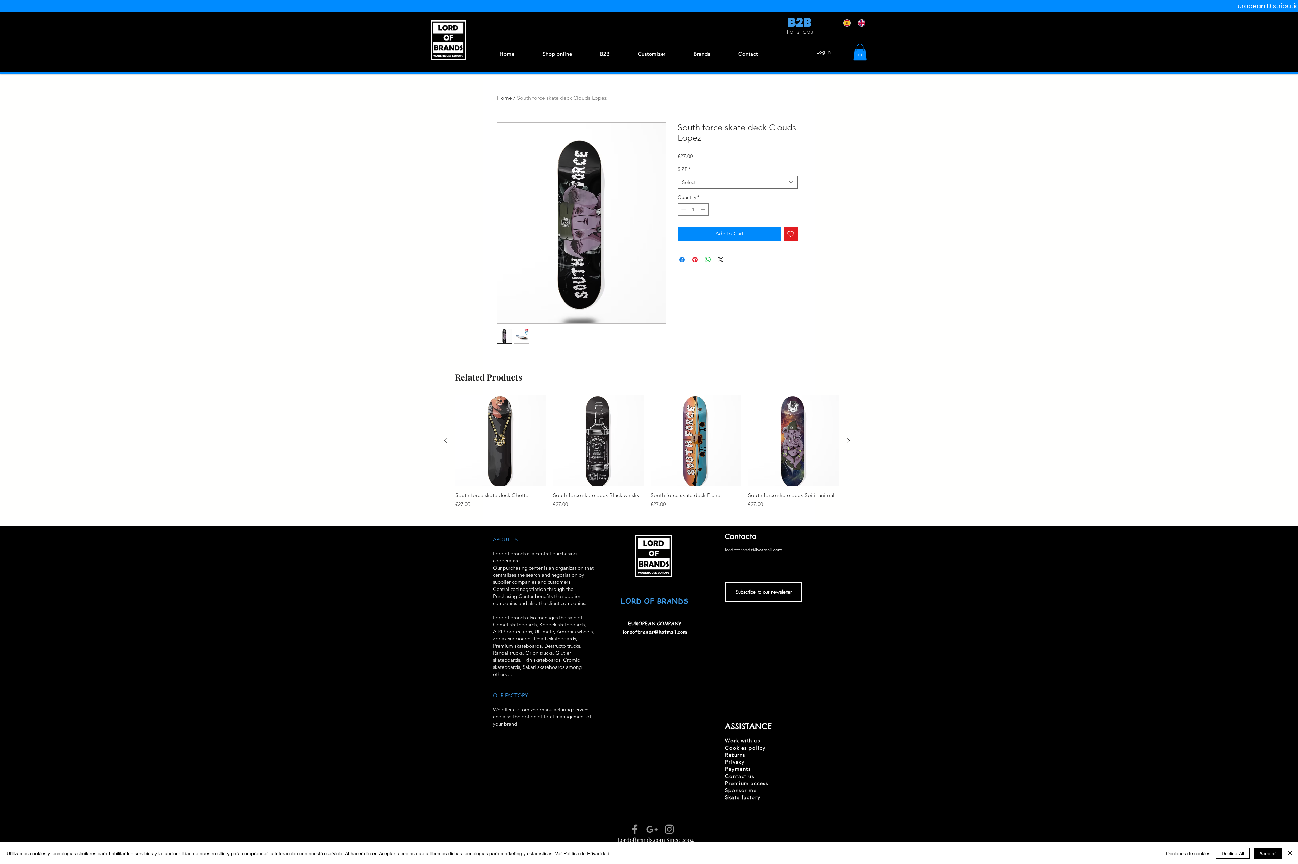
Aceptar (1267, 853)
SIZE (684, 169)
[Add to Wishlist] (791, 234)
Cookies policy (745, 747)
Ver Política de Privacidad (582, 853)
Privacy (735, 762)
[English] (860, 23)
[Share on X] (721, 260)
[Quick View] (500, 440)
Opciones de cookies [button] (1188, 853)
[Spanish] (846, 23)
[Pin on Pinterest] (695, 260)
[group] (647, 456)
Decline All (1233, 853)
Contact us (739, 776)
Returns (735, 755)
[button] (860, 52)
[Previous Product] (445, 441)
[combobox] (738, 182)
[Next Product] (849, 441)
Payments (738, 769)
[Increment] (703, 209)
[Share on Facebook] (682, 260)
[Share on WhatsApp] (708, 260)
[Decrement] (683, 209)
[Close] (1290, 853)
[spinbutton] (693, 209)
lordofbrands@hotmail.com (655, 631)
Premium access (746, 783)
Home (504, 98)
